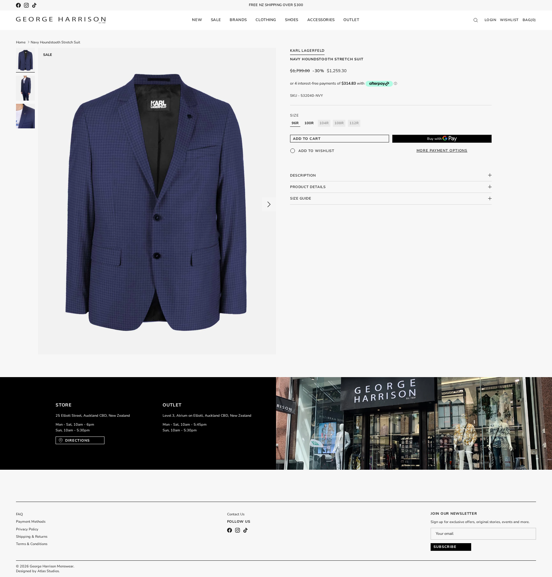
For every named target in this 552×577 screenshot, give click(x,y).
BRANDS (238, 19)
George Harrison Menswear (51, 566)
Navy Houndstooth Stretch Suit (55, 42)
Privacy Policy (27, 529)
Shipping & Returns (31, 536)
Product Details (308, 186)
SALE (216, 19)
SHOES (291, 19)
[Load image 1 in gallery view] (157, 201)
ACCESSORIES (321, 19)
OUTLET (351, 19)
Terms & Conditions (31, 544)
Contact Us (235, 514)
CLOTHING (266, 19)
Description (303, 175)
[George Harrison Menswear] (60, 20)
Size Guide (300, 198)
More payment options (442, 150)
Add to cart (307, 138)
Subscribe (444, 546)
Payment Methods (30, 521)
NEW (197, 19)
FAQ (19, 514)
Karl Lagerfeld (307, 50)
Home (21, 42)
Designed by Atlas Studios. (38, 571)
